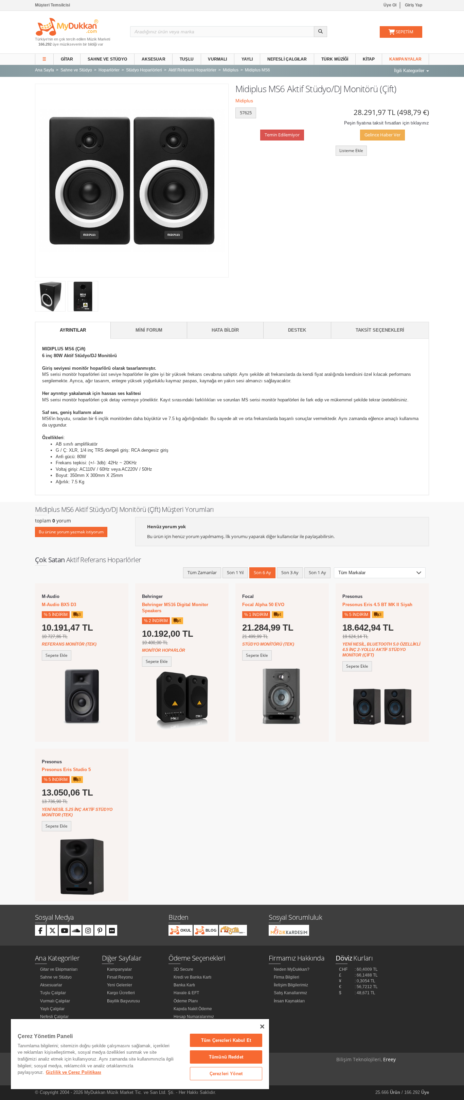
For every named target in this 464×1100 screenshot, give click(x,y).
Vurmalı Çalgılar (55, 1001)
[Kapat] (262, 1026)
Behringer (152, 596)
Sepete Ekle (57, 655)
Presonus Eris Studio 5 (66, 769)
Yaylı (247, 59)
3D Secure (183, 969)
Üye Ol (389, 5)
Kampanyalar (405, 59)
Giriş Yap (413, 5)
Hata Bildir (225, 330)
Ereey (389, 1059)
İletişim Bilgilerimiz (291, 985)
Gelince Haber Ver (382, 135)
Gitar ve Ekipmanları (58, 969)
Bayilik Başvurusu (123, 1001)
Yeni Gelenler (119, 985)
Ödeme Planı (186, 1001)
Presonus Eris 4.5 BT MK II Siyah (377, 604)
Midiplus (244, 100)
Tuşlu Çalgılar (53, 992)
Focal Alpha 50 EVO (263, 604)
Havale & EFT (186, 992)
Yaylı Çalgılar (52, 1008)
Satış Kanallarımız (290, 992)
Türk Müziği (334, 59)
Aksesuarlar (51, 985)
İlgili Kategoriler (410, 70)
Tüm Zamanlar (202, 572)
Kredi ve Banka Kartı (192, 977)
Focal (248, 596)
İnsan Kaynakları (289, 1001)
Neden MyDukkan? (291, 969)
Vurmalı (217, 59)
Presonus (352, 596)
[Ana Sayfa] (67, 26)
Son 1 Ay (317, 572)
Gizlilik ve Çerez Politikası (73, 1072)
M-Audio (50, 596)
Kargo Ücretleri (121, 992)
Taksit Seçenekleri (380, 330)
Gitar (67, 59)
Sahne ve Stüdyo (107, 59)
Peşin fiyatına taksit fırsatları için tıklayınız (386, 123)
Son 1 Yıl (235, 572)
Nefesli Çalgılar (287, 59)
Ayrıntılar (73, 330)
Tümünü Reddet (226, 1057)
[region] (140, 1054)
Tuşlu (187, 59)
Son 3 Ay (290, 572)
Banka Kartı (184, 985)
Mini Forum (149, 330)
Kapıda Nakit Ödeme (193, 1008)
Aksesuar (153, 59)
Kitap (369, 59)
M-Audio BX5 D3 (59, 604)
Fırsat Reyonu (120, 977)
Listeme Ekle (351, 150)
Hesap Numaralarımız (194, 1016)
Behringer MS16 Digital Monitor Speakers (175, 607)
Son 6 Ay (262, 572)
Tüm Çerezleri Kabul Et (226, 1040)
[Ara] (320, 31)
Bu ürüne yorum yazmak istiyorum (71, 532)
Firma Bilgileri (286, 977)
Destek (297, 330)
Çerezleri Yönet (226, 1073)
